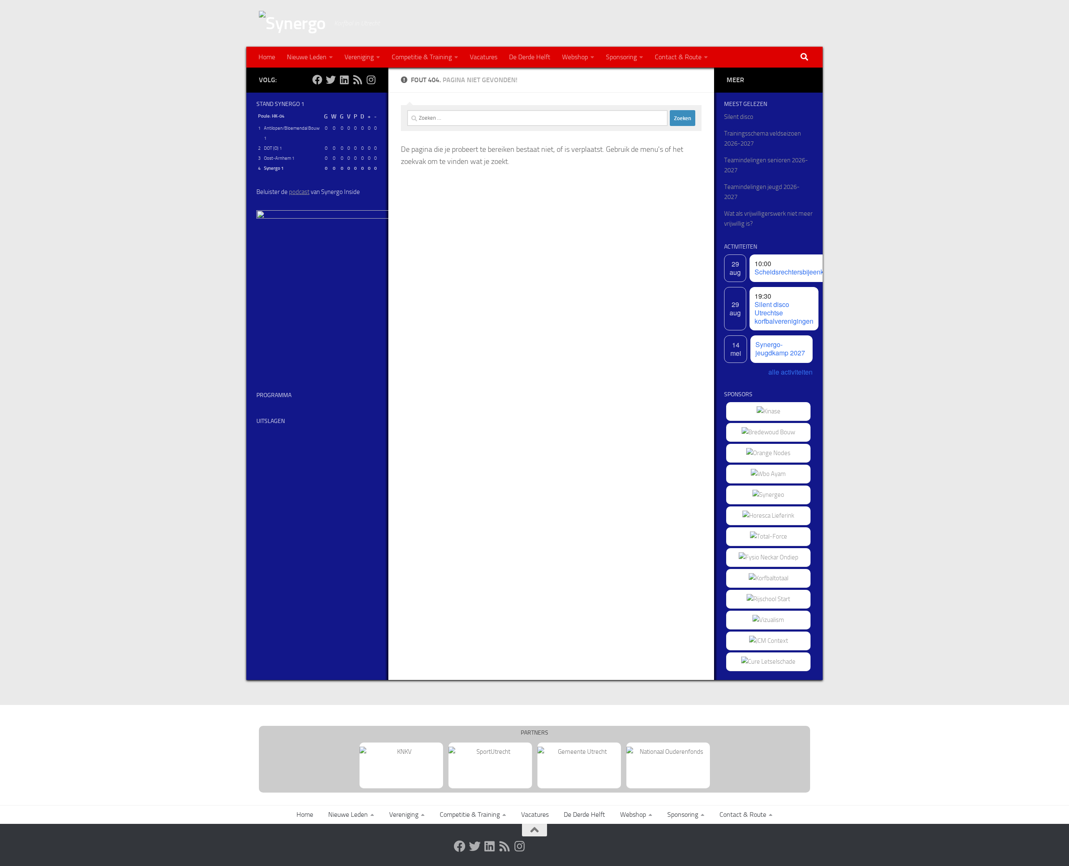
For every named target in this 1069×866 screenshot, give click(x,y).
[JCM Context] (768, 640)
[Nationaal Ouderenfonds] (668, 752)
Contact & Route (678, 57)
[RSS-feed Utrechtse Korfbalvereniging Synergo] (357, 80)
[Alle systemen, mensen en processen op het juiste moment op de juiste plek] (768, 536)
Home (266, 57)
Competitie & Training (422, 57)
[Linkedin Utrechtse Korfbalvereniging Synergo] (344, 80)
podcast (299, 192)
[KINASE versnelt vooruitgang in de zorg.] (768, 411)
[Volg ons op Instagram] (371, 80)
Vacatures (483, 57)
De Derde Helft (529, 57)
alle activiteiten (790, 372)
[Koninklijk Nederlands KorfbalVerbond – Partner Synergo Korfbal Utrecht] (401, 752)
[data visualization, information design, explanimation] (768, 620)
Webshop (575, 57)
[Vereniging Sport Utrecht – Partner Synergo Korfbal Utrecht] (490, 752)
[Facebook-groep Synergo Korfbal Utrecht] (317, 80)
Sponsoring (621, 57)
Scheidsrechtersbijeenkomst (796, 272)
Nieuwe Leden (307, 57)
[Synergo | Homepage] (292, 23)
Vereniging (359, 57)
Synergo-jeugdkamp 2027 (780, 348)
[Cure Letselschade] (768, 661)
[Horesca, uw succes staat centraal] (768, 515)
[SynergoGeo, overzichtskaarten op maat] (768, 494)
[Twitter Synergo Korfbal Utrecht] (331, 80)
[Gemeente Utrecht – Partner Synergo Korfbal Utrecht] (579, 752)
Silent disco (738, 117)
